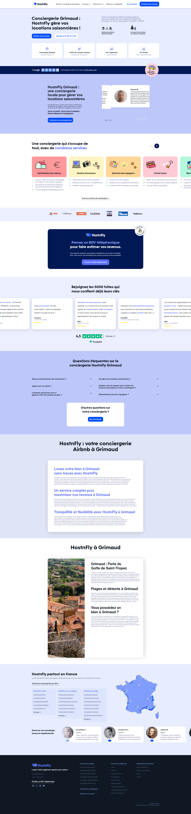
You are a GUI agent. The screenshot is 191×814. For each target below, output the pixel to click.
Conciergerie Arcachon (91, 705)
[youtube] (44, 786)
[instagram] (36, 786)
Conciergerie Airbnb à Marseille (89, 777)
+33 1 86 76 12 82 (37, 777)
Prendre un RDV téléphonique (95, 262)
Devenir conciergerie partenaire (68, 4)
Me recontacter (96, 419)
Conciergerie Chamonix (66, 694)
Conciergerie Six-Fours (91, 698)
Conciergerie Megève (66, 698)
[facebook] (33, 786)
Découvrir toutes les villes (87, 767)
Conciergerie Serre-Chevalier (68, 701)
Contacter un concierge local (60, 120)
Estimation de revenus (143, 770)
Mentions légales (116, 783)
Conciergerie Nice (39, 698)
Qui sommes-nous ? (117, 773)
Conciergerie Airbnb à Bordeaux (89, 780)
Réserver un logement (114, 4)
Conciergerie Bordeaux (41, 705)
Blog (138, 773)
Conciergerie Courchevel (67, 708)
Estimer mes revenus (149, 4)
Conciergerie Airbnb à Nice (87, 773)
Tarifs (112, 767)
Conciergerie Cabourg (91, 712)
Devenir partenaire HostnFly (119, 790)
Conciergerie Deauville (91, 708)
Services (113, 770)
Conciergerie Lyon (39, 708)
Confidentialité (115, 780)
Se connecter (132, 4)
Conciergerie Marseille (40, 701)
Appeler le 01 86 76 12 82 (66, 36)
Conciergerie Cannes (91, 694)
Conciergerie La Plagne (66, 712)
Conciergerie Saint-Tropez (92, 701)
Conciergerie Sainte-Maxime (93, 715)
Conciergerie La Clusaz (66, 705)
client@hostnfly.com (38, 774)
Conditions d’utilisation (118, 786)
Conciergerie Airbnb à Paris (88, 770)
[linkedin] (40, 786)
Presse (139, 777)
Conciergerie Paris (39, 694)
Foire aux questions (142, 767)
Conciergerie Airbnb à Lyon (88, 783)
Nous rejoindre (115, 777)
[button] (86, 4)
